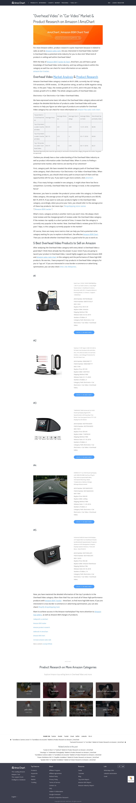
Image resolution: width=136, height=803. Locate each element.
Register (121, 3)
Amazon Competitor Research (58, 797)
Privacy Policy (53, 779)
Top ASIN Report (83, 779)
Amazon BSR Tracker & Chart (58, 62)
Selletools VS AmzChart (40, 631)
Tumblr (66, 736)
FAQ (50, 788)
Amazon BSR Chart (90, 234)
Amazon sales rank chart (46, 257)
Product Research (87, 77)
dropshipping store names (75, 206)
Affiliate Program (54, 770)
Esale (105, 776)
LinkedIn (84, 736)
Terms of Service (54, 782)
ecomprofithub (47, 644)
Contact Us (52, 785)
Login (114, 3)
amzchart (89, 178)
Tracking (33, 782)
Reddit (60, 736)
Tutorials (81, 773)
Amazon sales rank (53, 51)
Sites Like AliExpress (68, 267)
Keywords (34, 773)
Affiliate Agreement (55, 773)
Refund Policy (53, 776)
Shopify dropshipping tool (48, 607)
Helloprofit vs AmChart (40, 619)
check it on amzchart (84, 332)
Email (72, 736)
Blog (79, 776)
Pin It (90, 736)
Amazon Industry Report (86, 785)
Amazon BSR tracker (43, 209)
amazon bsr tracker (41, 71)
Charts (51, 3)
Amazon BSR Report (84, 782)
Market (57, 3)
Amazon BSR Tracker (53, 600)
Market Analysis (63, 77)
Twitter (53, 736)
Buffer (78, 736)
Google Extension (55, 794)
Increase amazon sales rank (42, 640)
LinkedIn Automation (110, 773)
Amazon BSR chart (39, 636)
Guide (80, 770)
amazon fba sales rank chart (88, 110)
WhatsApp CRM (109, 770)
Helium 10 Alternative (56, 791)
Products (34, 3)
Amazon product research (41, 627)
